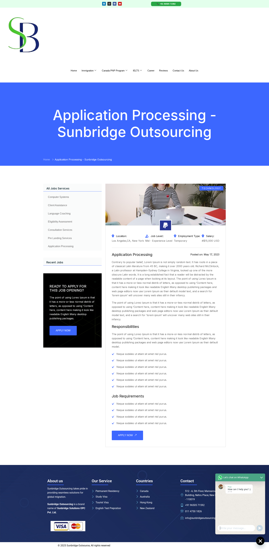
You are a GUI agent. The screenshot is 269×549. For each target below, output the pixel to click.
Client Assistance (57, 205)
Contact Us (178, 70)
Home (74, 70)
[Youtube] (120, 4)
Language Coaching (59, 213)
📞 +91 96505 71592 (166, 4)
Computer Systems (58, 197)
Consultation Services (60, 230)
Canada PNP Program (113, 70)
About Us (193, 70)
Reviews (163, 70)
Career (150, 70)
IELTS (136, 70)
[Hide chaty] (260, 541)
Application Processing (60, 246)
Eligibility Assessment (60, 221)
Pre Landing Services (60, 238)
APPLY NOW (63, 330)
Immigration (88, 70)
